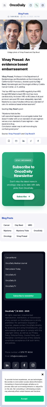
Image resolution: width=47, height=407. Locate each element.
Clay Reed (19, 225)
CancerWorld (10, 257)
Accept (24, 398)
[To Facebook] (38, 141)
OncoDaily (38, 230)
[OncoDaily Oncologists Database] (36, 5)
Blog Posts (23, 13)
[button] (42, 374)
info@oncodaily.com (18, 356)
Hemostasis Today (12, 269)
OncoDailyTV (10, 286)
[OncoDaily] (17, 5)
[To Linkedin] (23, 141)
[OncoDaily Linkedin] (7, 365)
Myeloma (7, 230)
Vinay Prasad (22, 236)
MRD (30, 225)
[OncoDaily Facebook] (24, 365)
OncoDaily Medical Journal (16, 263)
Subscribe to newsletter (23, 296)
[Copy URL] (9, 141)
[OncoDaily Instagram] (33, 365)
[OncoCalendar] (42, 5)
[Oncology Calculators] (30, 5)
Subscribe (22, 196)
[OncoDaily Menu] (4, 5)
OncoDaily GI (10, 280)
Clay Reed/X (30, 134)
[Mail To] (16, 141)
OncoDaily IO (10, 275)
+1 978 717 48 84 (25, 352)
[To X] (31, 141)
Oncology (8, 236)
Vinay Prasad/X (14, 134)
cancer (7, 225)
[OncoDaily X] (15, 365)
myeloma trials (22, 230)
